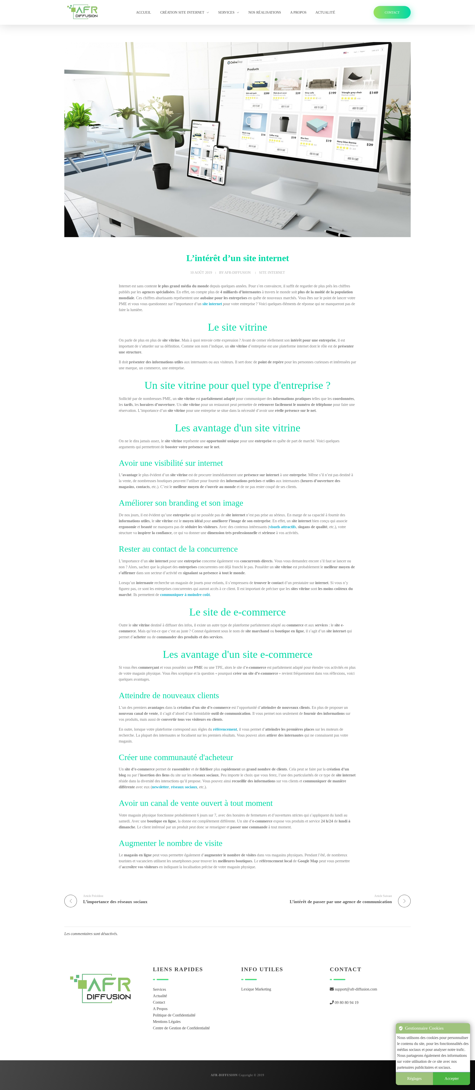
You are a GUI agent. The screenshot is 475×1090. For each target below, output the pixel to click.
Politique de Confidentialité (174, 1015)
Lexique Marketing (256, 989)
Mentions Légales (167, 1021)
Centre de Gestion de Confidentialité (181, 1028)
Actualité (160, 996)
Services (159, 989)
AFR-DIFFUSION (237, 272)
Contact (159, 1002)
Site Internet (272, 272)
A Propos (160, 1009)
